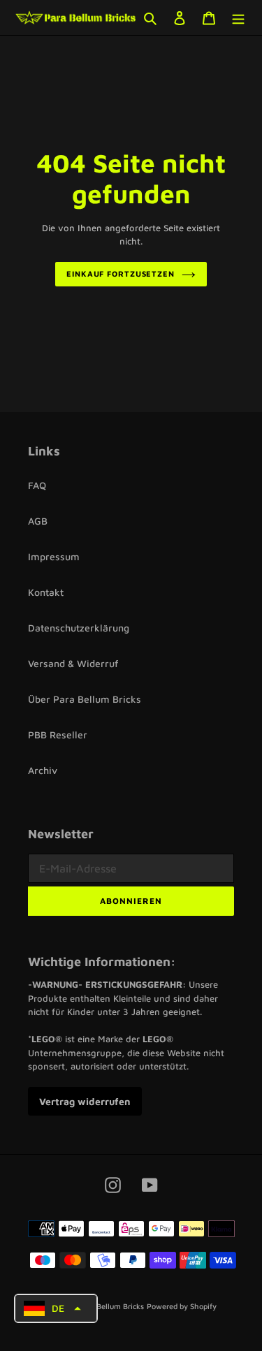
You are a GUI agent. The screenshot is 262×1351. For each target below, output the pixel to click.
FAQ (37, 485)
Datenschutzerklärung (78, 628)
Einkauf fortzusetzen (120, 273)
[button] (56, 1308)
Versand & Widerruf (73, 663)
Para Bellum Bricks (111, 1305)
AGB (38, 521)
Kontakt (46, 592)
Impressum (54, 556)
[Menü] (238, 18)
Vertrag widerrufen (85, 1101)
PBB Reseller (57, 734)
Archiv (42, 770)
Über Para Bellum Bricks (84, 699)
